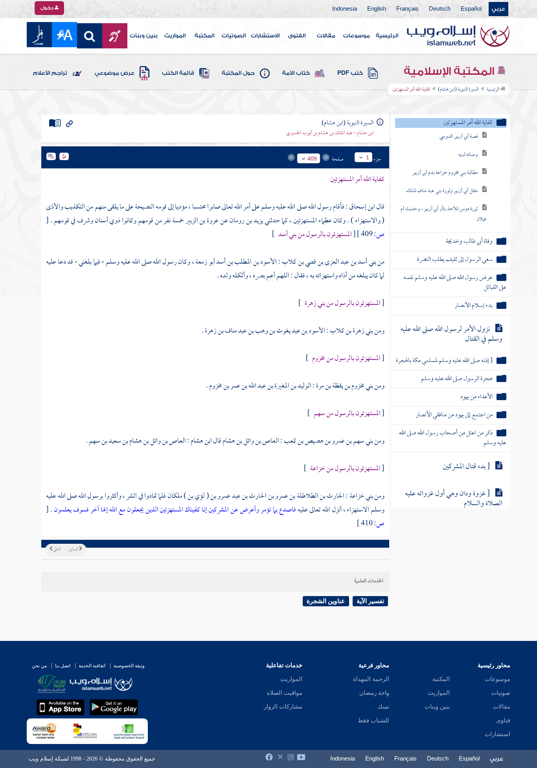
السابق (73, 549)
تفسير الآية (370, 601)
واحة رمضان (374, 693)
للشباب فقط (373, 720)
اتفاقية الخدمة (92, 665)
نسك (383, 706)
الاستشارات (265, 36)
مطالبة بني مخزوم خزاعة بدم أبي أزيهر (445, 173)
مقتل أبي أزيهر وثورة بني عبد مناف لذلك (442, 191)
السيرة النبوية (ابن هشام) (458, 90)
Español (471, 9)
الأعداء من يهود (476, 397)
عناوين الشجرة (326, 601)
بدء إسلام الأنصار (473, 306)
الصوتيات (234, 36)
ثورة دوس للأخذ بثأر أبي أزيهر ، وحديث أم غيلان (444, 214)
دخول (47, 8)
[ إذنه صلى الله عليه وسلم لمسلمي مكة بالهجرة (444, 361)
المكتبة (204, 36)
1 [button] (367, 157)
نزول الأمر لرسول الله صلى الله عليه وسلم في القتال (451, 334)
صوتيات (500, 693)
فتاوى (503, 720)
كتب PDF (350, 73)
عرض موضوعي (114, 73)
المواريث (175, 36)
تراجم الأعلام (50, 73)
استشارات (497, 734)
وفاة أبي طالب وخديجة (469, 242)
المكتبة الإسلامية (450, 71)
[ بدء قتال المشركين (466, 466)
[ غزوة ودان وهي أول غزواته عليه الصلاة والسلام (453, 498)
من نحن (39, 665)
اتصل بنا (62, 665)
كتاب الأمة (296, 73)
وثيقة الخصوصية (129, 665)
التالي (57, 549)
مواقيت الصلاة (284, 693)
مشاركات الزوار (283, 706)
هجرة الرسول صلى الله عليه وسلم (457, 379)
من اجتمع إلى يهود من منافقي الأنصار (454, 415)
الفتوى (296, 36)
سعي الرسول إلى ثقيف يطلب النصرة (455, 260)
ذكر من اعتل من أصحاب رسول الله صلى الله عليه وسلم (452, 438)
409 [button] (312, 158)
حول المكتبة (238, 73)
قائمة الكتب (178, 73)
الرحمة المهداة (371, 679)
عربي (498, 9)
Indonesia (344, 9)
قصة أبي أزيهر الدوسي (459, 136)
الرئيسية (387, 36)
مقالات (326, 36)
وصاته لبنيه (468, 155)
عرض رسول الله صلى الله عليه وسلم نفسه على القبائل (454, 283)
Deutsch (440, 9)
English (376, 9)
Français (407, 9)
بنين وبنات (144, 36)
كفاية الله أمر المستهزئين (468, 123)
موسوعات (356, 36)
